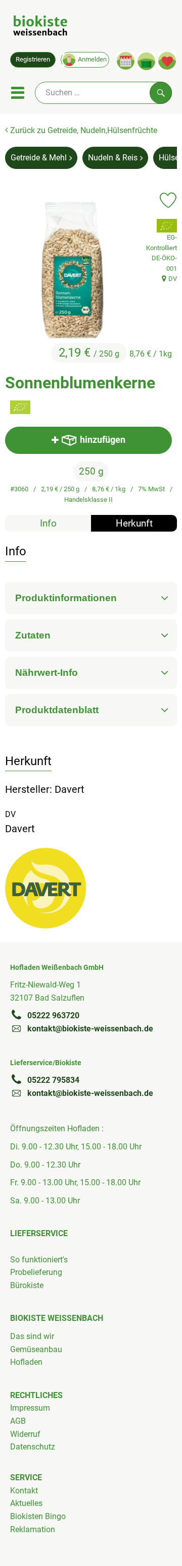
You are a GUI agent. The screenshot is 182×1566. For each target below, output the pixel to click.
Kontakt (24, 1490)
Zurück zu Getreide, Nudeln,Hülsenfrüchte (82, 130)
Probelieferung (36, 1272)
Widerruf (25, 1434)
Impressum (30, 1408)
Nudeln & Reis (113, 157)
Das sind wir (32, 1336)
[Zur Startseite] (40, 27)
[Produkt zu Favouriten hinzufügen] (168, 200)
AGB (18, 1421)
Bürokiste (26, 1285)
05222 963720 (53, 1015)
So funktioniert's (39, 1259)
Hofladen (26, 1362)
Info (48, 523)
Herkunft (134, 523)
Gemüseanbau (36, 1349)
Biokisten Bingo (38, 1516)
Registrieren (33, 59)
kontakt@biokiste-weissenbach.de (90, 1028)
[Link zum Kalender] (125, 61)
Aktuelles (26, 1503)
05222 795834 (53, 1080)
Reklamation (32, 1529)
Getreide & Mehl (39, 157)
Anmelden (92, 59)
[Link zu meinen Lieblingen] (167, 61)
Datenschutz (32, 1447)
